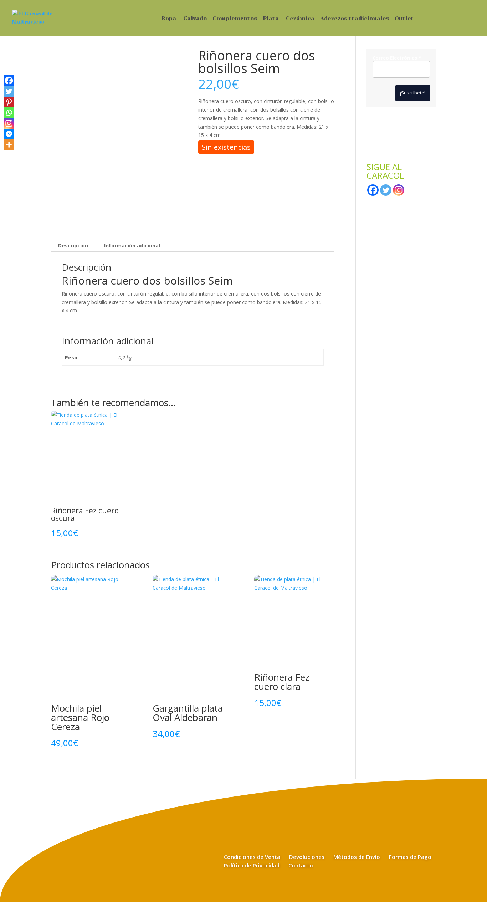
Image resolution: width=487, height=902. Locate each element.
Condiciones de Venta (252, 856)
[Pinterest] (9, 102)
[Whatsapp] (9, 112)
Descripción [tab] (73, 245)
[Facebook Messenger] (9, 134)
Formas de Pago (410, 856)
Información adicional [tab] (132, 245)
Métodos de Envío (356, 856)
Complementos (234, 19)
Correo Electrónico (397, 58)
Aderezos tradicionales (354, 19)
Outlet (404, 19)
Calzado (195, 19)
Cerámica (300, 19)
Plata (271, 19)
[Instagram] (9, 123)
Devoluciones (306, 856)
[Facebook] (9, 80)
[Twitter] (9, 91)
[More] (9, 144)
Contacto (300, 865)
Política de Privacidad (252, 865)
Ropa (168, 19)
